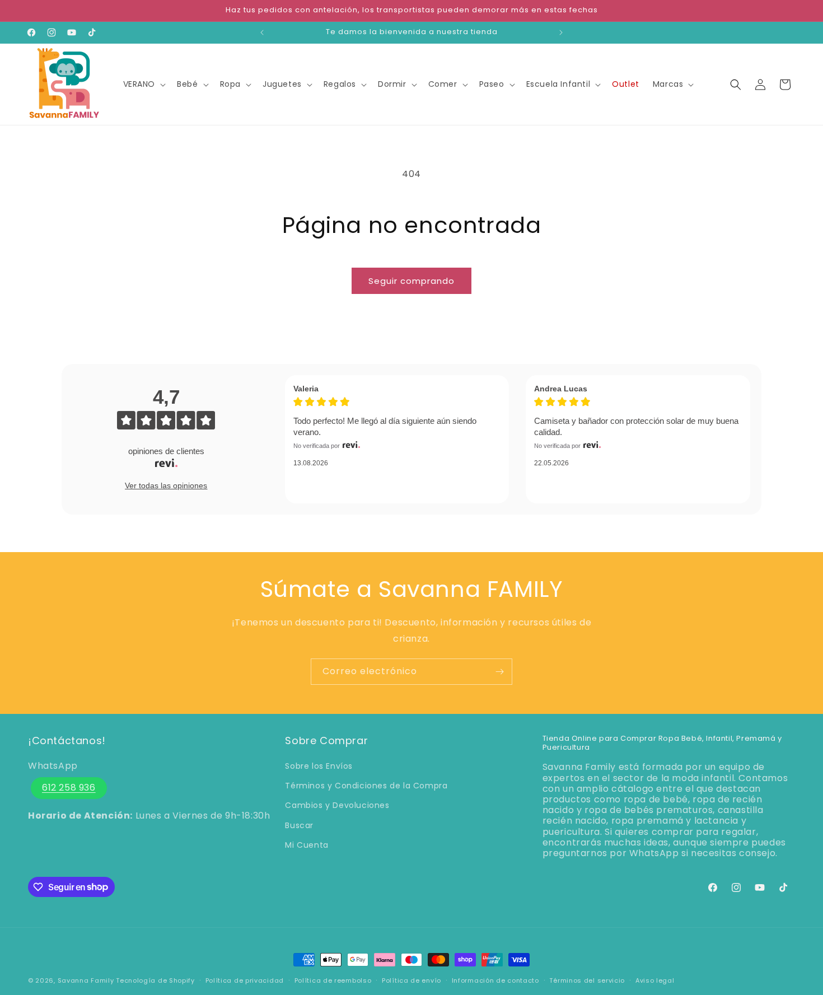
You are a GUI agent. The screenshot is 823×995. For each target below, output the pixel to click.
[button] (143, 84)
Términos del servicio (587, 979)
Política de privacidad (244, 979)
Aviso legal (655, 979)
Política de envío (411, 979)
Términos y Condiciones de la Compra (366, 786)
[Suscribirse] (499, 671)
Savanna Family (86, 980)
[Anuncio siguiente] (561, 32)
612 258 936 (69, 787)
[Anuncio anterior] (262, 32)
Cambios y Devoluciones (337, 805)
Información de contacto (495, 979)
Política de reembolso (333, 979)
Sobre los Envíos (319, 766)
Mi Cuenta (306, 845)
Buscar (299, 825)
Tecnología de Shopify (155, 980)
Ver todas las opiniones (166, 485)
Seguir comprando (411, 281)
